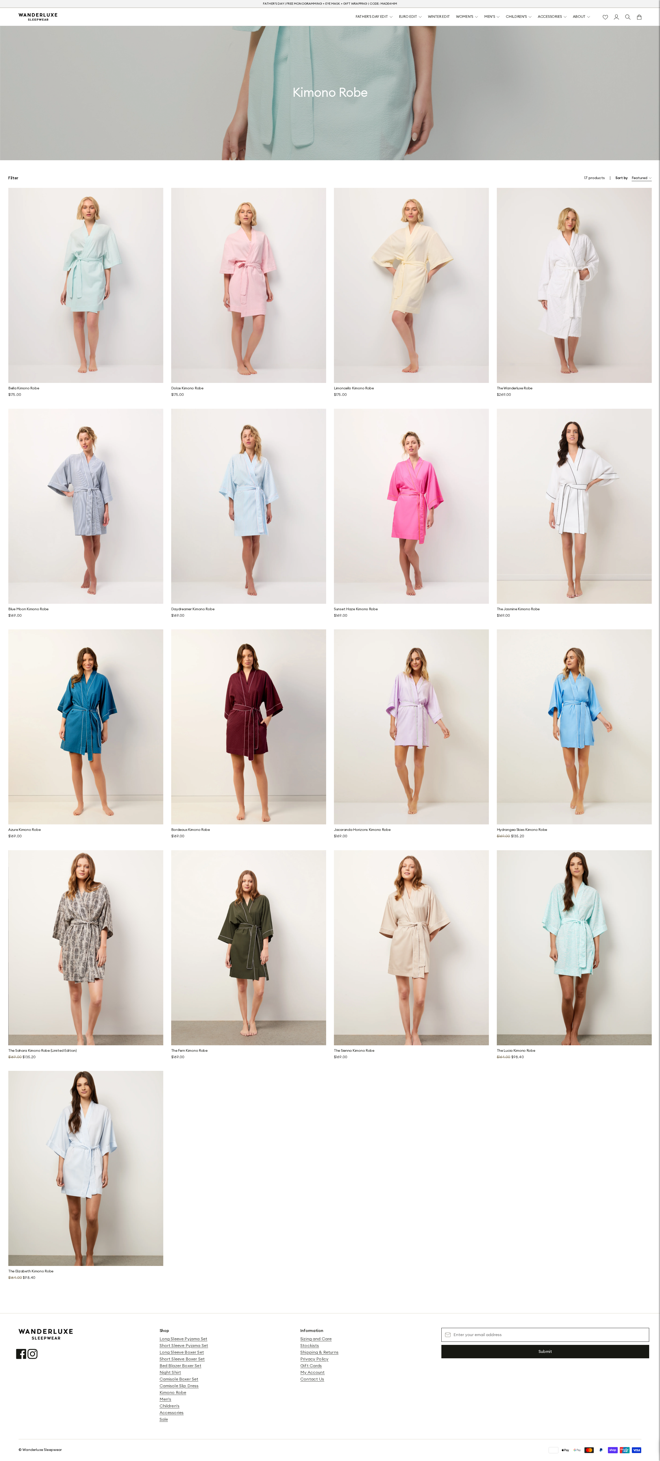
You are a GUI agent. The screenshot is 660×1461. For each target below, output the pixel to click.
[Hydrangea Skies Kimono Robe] (574, 726)
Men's (165, 1399)
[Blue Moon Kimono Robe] (85, 506)
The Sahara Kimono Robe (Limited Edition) (42, 1051)
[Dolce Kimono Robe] (248, 285)
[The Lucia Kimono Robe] (574, 947)
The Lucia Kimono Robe (516, 1051)
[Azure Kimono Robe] (85, 726)
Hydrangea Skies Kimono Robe (522, 830)
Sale (164, 1419)
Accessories (172, 1413)
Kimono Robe (173, 1393)
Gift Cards (311, 1366)
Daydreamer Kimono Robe (192, 609)
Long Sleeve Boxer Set (182, 1352)
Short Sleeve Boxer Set (182, 1359)
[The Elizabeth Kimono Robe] (85, 1168)
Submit (545, 1352)
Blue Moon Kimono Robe (28, 609)
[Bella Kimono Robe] (85, 285)
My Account (312, 1372)
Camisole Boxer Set (179, 1379)
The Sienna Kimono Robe (354, 1051)
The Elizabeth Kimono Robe (30, 1271)
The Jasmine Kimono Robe (518, 609)
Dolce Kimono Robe (187, 388)
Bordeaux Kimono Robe (190, 830)
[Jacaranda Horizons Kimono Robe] (411, 726)
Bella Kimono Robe (23, 388)
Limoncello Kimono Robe (354, 388)
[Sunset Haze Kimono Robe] (411, 506)
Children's (170, 1406)
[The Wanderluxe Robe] (574, 285)
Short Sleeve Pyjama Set (184, 1346)
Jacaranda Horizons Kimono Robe (362, 830)
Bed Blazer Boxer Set (180, 1366)
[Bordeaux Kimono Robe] (248, 726)
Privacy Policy (314, 1359)
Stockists (309, 1346)
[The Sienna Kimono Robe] (411, 947)
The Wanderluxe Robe (515, 388)
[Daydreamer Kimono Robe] (248, 506)
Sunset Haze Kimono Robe (356, 609)
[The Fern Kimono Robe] (248, 947)
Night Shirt (170, 1372)
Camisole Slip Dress (179, 1386)
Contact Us (312, 1379)
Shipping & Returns (319, 1352)
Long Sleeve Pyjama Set (184, 1339)
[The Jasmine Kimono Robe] (574, 506)
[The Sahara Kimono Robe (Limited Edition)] (85, 947)
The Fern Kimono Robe (189, 1051)
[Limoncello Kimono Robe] (411, 285)
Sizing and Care (316, 1339)
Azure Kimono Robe (24, 830)
